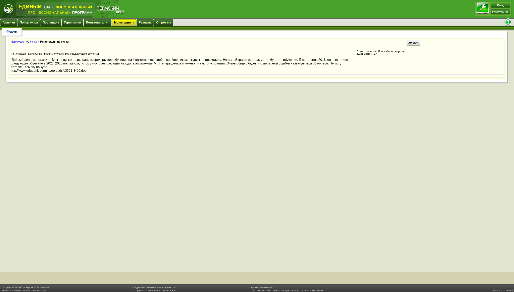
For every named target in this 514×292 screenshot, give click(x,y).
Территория (72, 22)
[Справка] (508, 22)
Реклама (145, 22)
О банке (32, 41)
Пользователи (96, 22)
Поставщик (51, 22)
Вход (500, 5)
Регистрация (500, 11)
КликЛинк (508, 290)
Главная (9, 22)
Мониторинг (123, 22)
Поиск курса (29, 22)
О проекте (163, 22)
